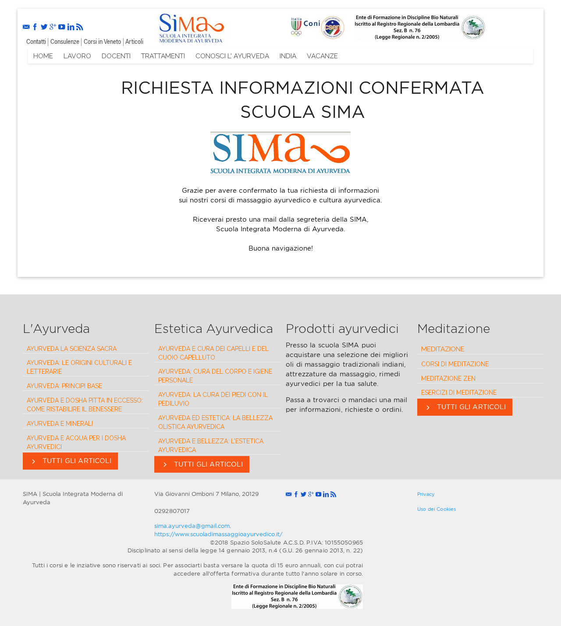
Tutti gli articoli (75, 460)
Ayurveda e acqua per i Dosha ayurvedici (76, 442)
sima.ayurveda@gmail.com (192, 526)
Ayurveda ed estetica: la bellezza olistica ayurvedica (215, 422)
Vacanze (322, 56)
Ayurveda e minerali (60, 423)
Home (43, 56)
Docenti (116, 56)
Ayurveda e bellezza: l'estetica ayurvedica (210, 445)
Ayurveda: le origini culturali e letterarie (79, 367)
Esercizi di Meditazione (459, 392)
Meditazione (443, 349)
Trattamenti (163, 56)
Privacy (426, 494)
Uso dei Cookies (436, 509)
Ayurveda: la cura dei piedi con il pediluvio (213, 399)
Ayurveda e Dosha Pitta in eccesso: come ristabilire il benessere (85, 405)
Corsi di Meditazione (455, 364)
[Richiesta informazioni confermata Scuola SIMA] (191, 26)
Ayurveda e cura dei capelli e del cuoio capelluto (213, 353)
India (288, 56)
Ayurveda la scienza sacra (72, 348)
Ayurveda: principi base (64, 385)
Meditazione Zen (448, 378)
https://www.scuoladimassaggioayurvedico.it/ (218, 534)
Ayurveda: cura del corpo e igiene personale (215, 376)
